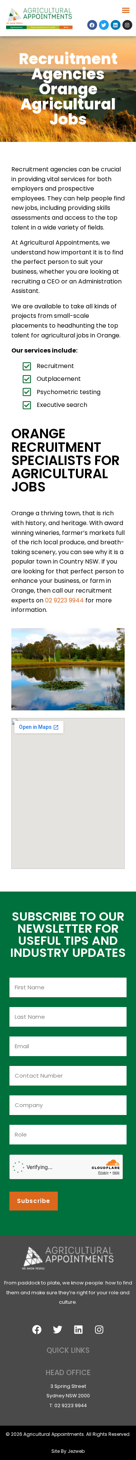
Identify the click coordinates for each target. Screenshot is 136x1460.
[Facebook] (92, 25)
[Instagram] (127, 25)
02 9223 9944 (64, 600)
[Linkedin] (116, 25)
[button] (126, 10)
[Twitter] (104, 25)
